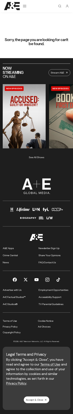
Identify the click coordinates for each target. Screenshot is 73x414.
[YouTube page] (36, 280)
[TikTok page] (58, 280)
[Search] (59, 6)
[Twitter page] (26, 280)
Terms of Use (50, 364)
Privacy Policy (16, 383)
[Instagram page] (47, 280)
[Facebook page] (15, 280)
